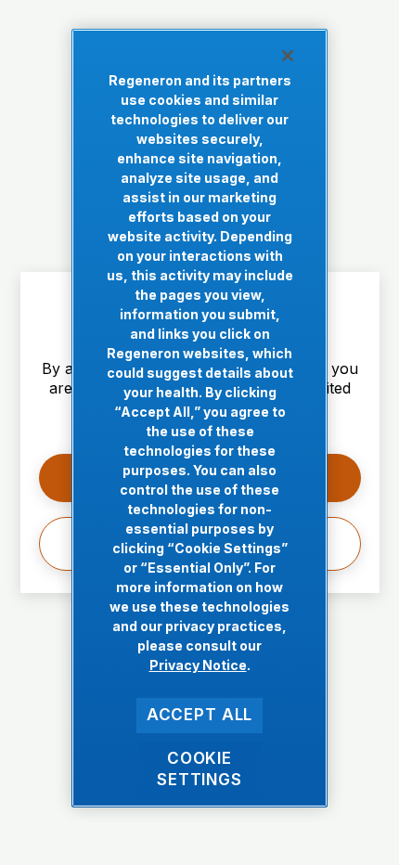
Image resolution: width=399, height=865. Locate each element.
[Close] (287, 55)
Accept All (200, 714)
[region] (199, 418)
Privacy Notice (198, 665)
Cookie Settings (199, 769)
